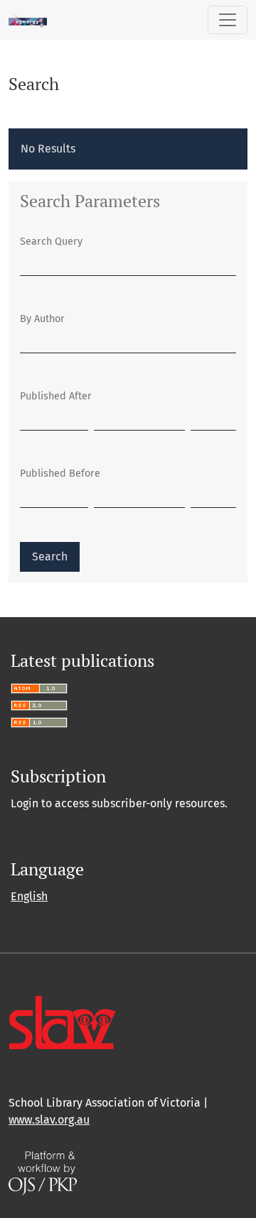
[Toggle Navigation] (227, 20)
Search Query (51, 242)
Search (50, 556)
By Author (42, 319)
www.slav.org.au (49, 1119)
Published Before (60, 473)
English (29, 896)
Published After (56, 396)
